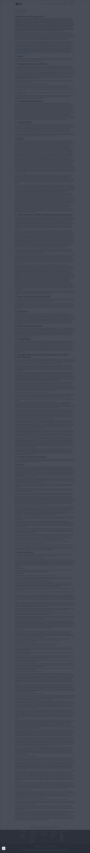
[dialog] (45, 426)
